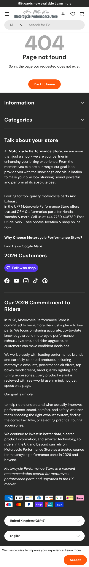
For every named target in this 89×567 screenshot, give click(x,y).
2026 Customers (25, 255)
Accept (75, 560)
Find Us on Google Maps (23, 246)
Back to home (44, 84)
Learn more (63, 3)
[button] (82, 14)
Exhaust (10, 201)
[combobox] (44, 25)
